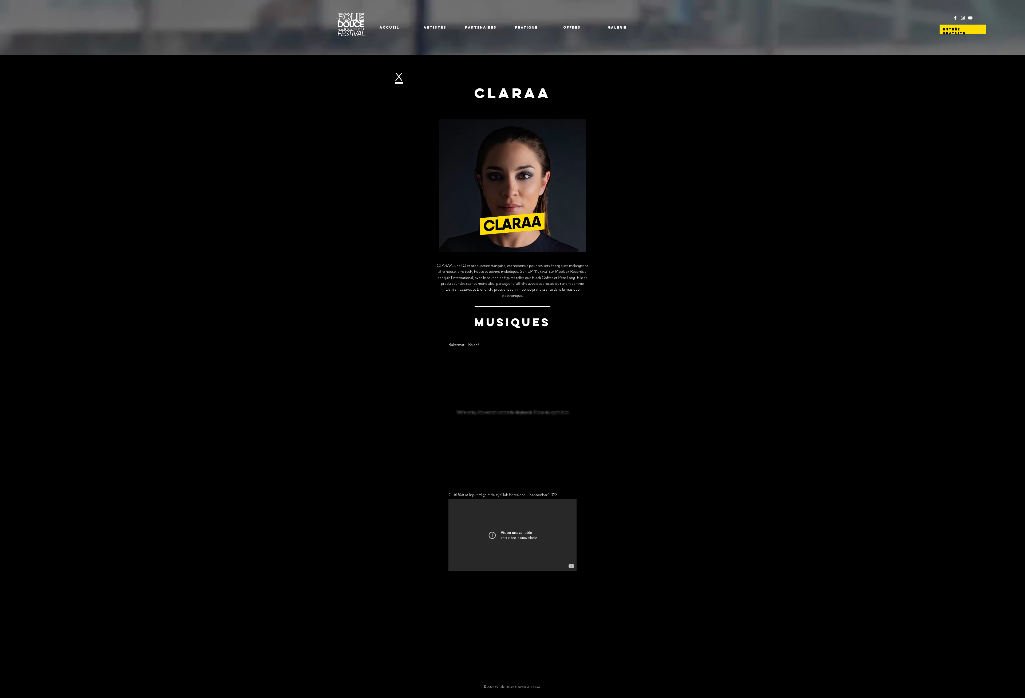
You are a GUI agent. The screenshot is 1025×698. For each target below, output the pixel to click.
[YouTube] (970, 18)
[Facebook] (955, 18)
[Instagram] (962, 18)
